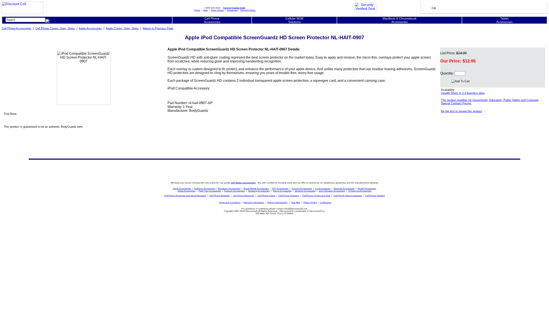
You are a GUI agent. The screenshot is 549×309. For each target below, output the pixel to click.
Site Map (295, 202)
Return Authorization (277, 202)
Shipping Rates (247, 10)
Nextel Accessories (367, 188)
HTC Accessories (280, 188)
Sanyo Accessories (282, 191)
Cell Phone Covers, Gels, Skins (55, 28)
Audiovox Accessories (204, 188)
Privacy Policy (310, 202)
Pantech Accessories (234, 191)
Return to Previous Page (158, 28)
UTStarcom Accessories (359, 191)
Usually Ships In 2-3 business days (463, 93)
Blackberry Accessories (229, 188)
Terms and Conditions (229, 202)
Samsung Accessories (259, 191)
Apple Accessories (90, 28)
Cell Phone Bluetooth (243, 195)
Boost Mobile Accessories (256, 188)
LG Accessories (322, 188)
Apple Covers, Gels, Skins (122, 28)
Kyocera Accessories (302, 188)
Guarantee (232, 10)
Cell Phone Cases (266, 195)
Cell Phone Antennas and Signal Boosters (185, 195)
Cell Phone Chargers (288, 195)
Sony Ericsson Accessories (332, 191)
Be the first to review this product (461, 111)
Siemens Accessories (305, 191)
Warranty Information (254, 202)
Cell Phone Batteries (219, 195)
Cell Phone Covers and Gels (316, 195)
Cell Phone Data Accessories (347, 195)
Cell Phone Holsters (375, 195)
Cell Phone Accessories (16, 28)
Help (205, 10)
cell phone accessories (243, 183)
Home (197, 10)
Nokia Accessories (186, 191)
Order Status (217, 10)
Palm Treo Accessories (210, 191)
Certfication (325, 202)
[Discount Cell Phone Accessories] (22, 13)
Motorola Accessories (344, 188)
